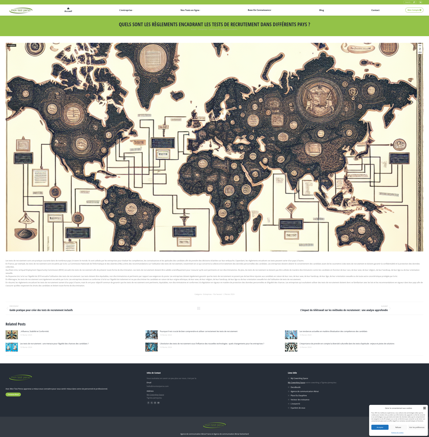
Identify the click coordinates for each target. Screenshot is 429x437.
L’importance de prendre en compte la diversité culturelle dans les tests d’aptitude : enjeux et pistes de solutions (347, 343)
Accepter (380, 427)
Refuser (398, 427)
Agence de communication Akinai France (196, 434)
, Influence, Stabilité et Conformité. (34, 331)
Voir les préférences (416, 427)
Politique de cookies (397, 433)
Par (217, 294)
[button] (424, 408)
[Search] (414, 2)
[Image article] (12, 334)
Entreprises (11, 45)
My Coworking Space (155, 394)
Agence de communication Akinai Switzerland (231, 434)
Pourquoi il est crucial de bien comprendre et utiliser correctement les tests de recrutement (199, 331)
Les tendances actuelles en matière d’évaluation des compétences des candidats (333, 331)
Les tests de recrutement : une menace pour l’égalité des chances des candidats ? (54, 343)
